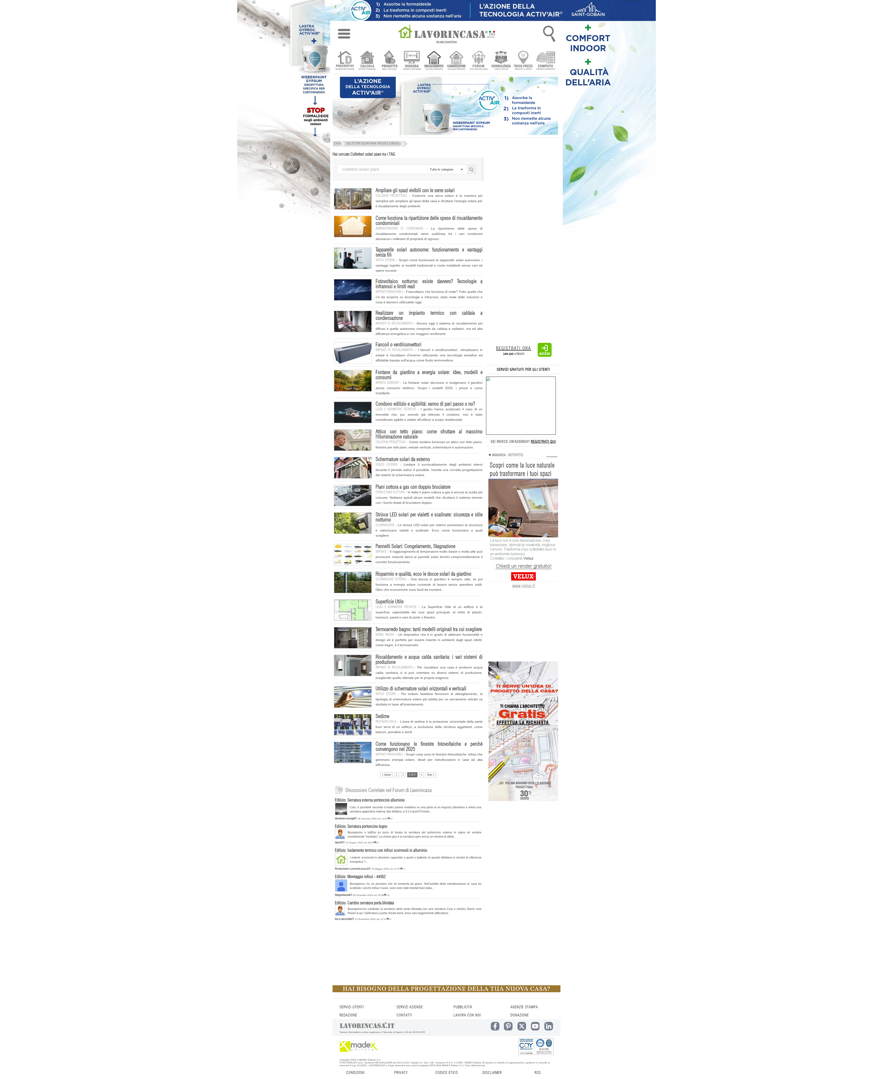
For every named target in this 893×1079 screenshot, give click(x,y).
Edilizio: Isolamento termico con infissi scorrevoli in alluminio (381, 851)
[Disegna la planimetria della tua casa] (412, 61)
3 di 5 (412, 774)
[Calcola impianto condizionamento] (456, 61)
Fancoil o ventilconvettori (398, 344)
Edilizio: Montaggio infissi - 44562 (360, 877)
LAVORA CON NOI (467, 1015)
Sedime (382, 716)
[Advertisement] (445, 955)
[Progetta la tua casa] (446, 991)
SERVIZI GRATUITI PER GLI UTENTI (523, 369)
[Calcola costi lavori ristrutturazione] (367, 61)
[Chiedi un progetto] (389, 61)
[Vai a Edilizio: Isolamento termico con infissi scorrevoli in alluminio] (341, 864)
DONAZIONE (519, 1015)
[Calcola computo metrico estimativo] (546, 61)
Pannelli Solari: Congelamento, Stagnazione (415, 546)
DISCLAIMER (492, 1073)
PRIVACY (401, 1073)
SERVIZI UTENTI (352, 1007)
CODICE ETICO (446, 1073)
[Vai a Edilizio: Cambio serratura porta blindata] (340, 914)
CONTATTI (404, 1015)
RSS (538, 1073)
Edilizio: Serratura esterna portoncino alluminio (370, 800)
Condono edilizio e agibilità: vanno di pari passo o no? (425, 404)
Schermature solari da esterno (403, 459)
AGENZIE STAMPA (524, 1007)
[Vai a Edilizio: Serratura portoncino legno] (340, 838)
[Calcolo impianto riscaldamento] (434, 61)
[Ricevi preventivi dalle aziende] (345, 61)
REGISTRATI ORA (513, 348)
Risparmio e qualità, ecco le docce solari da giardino (423, 574)
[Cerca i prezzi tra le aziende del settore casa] (523, 61)
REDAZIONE (348, 1015)
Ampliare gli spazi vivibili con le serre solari (415, 190)
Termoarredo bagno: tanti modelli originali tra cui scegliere (429, 629)
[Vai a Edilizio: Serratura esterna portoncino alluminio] (341, 814)
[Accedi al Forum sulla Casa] (479, 61)
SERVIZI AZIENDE (410, 1007)
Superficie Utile (389, 601)
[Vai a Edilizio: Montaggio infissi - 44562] (341, 890)
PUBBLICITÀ (462, 1007)
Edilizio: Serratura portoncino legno (361, 827)
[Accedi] (545, 355)
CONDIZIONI (355, 1073)
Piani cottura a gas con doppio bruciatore (413, 487)
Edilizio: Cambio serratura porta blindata (364, 903)
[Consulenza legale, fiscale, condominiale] (501, 61)
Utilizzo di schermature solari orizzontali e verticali (421, 688)
